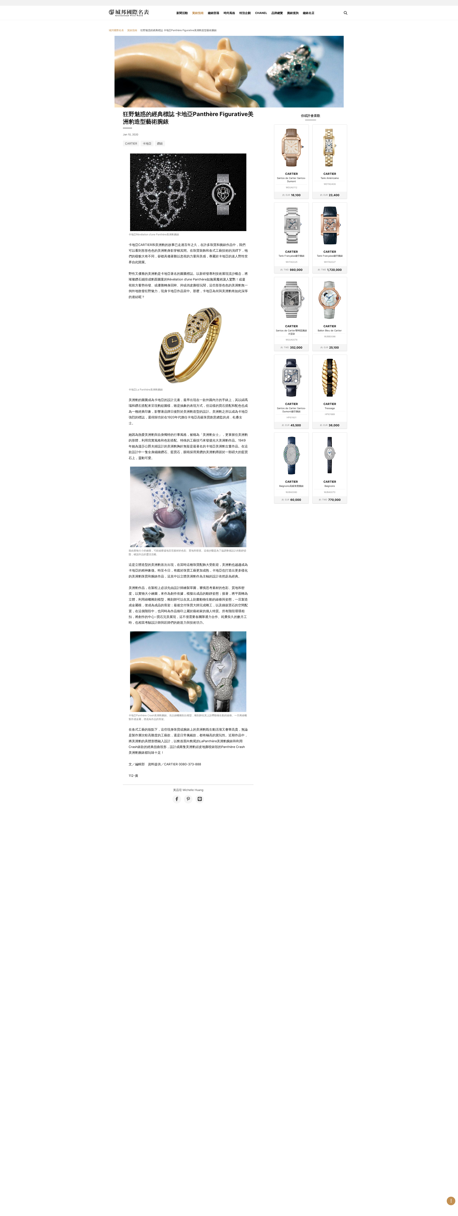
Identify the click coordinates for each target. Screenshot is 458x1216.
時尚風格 (229, 13)
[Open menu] (451, 1201)
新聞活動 (182, 13)
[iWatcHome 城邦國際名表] (129, 12)
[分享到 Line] (199, 799)
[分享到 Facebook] (176, 799)
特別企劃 (245, 13)
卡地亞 (147, 143)
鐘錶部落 (213, 13)
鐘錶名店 (308, 13)
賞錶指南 (198, 13)
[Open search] (345, 12)
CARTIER (131, 143)
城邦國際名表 (116, 30)
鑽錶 (160, 143)
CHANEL (261, 13)
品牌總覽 (277, 13)
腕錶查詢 (293, 13)
